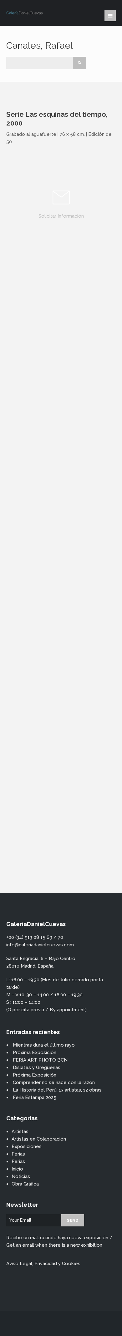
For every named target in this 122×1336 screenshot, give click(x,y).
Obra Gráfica (25, 1184)
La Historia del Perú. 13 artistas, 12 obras (57, 1090)
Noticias (21, 1176)
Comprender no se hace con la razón (54, 1082)
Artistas (20, 1131)
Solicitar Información (61, 216)
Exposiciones (27, 1146)
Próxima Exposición (34, 1052)
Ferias (18, 1154)
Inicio (17, 1169)
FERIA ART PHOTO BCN (40, 1060)
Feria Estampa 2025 (34, 1097)
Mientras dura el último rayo (44, 1045)
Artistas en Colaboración (39, 1139)
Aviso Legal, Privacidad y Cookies (43, 1263)
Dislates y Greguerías (36, 1067)
